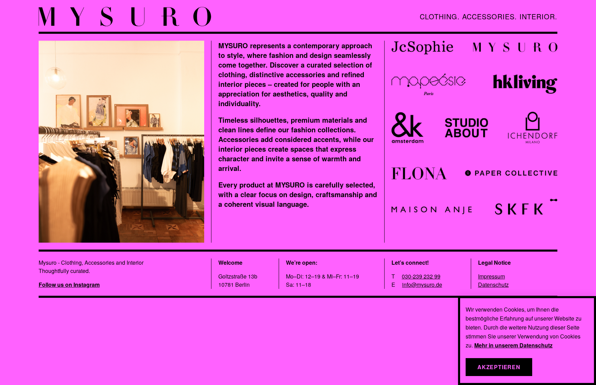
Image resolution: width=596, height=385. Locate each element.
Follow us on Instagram (69, 284)
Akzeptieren (498, 367)
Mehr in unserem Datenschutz (513, 345)
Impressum (491, 276)
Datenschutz (493, 284)
